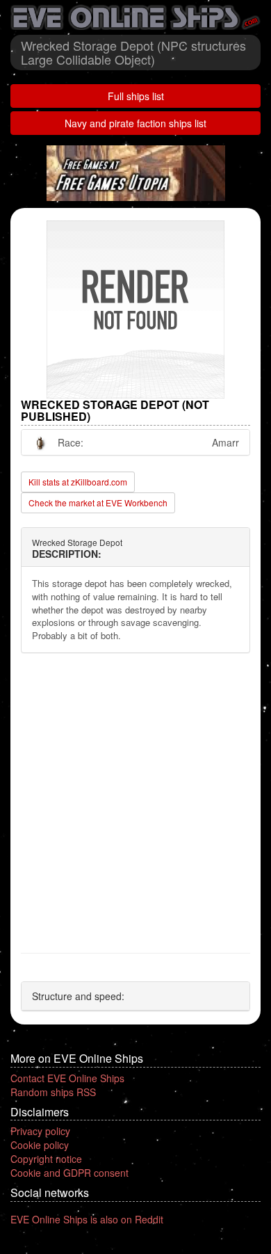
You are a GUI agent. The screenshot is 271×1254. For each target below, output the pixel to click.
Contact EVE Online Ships (67, 1078)
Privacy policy (40, 1131)
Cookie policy (39, 1145)
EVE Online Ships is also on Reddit (86, 1219)
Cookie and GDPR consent (69, 1173)
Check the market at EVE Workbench (97, 502)
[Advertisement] (135, 803)
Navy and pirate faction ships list (135, 123)
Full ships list (136, 96)
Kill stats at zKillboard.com (77, 482)
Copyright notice (46, 1159)
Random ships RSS (53, 1092)
